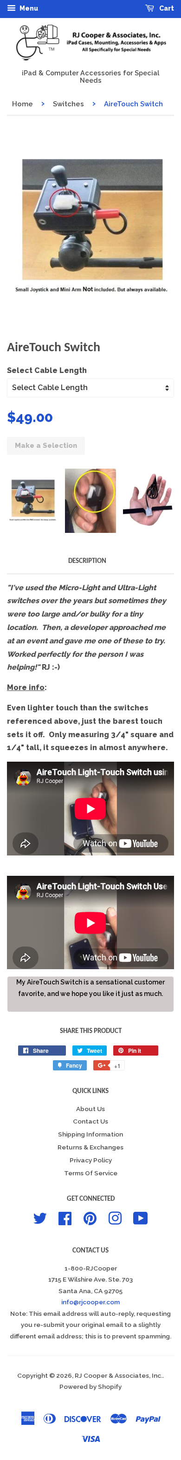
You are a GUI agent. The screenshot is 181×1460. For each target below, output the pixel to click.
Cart (166, 8)
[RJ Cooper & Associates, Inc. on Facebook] (65, 1217)
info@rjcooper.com (90, 1302)
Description (87, 561)
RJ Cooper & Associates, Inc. (118, 1375)
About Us (90, 1108)
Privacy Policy (91, 1160)
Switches (68, 104)
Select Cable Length (47, 370)
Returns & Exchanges (90, 1147)
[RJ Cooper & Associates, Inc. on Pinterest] (90, 1217)
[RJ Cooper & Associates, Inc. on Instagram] (115, 1217)
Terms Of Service (90, 1173)
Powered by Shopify (90, 1386)
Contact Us (90, 1121)
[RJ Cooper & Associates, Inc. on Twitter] (40, 1217)
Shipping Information (90, 1134)
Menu (28, 8)
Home (22, 104)
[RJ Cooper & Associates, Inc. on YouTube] (140, 1217)
